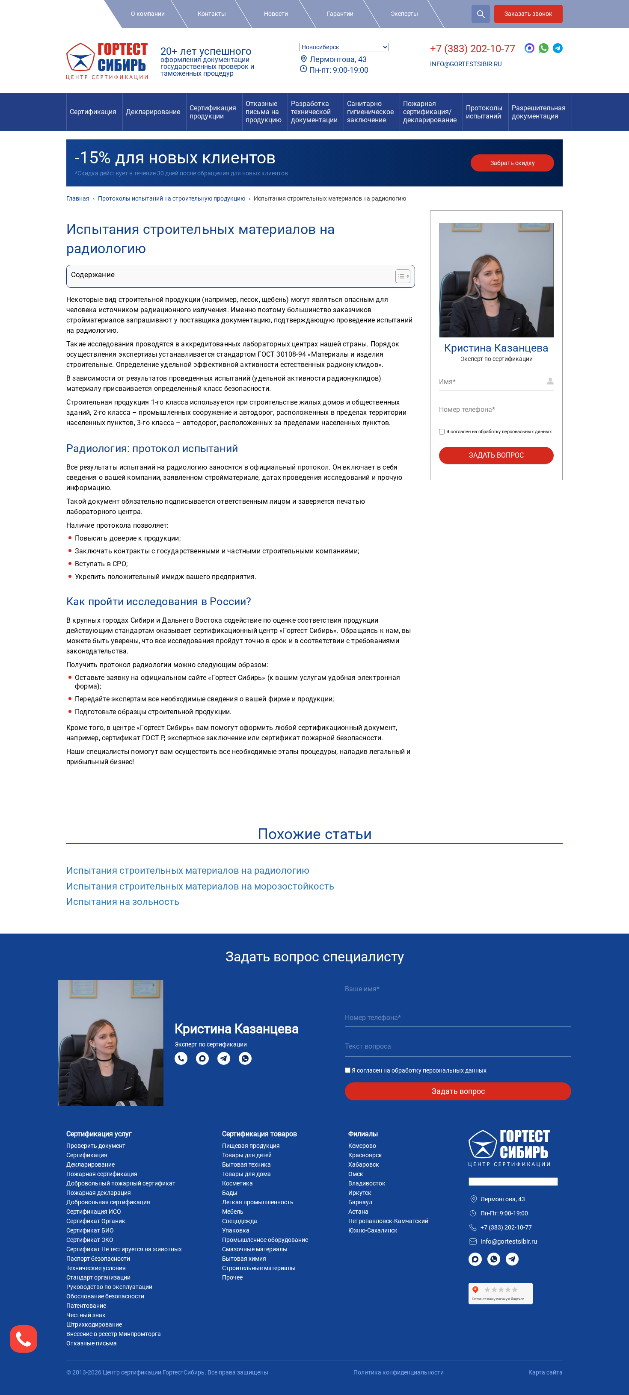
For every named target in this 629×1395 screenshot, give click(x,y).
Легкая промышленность (258, 1202)
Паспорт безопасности (98, 1258)
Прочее (232, 1277)
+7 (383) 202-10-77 (472, 49)
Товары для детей (247, 1155)
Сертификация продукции (213, 112)
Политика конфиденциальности (398, 1372)
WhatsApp (245, 1058)
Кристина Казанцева (496, 348)
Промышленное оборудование (265, 1239)
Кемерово (362, 1145)
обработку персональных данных (515, 432)
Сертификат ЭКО (89, 1239)
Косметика (237, 1183)
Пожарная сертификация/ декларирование (430, 112)
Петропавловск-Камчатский (388, 1221)
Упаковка (235, 1230)
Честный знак (86, 1315)
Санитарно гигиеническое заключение (370, 112)
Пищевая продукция (251, 1145)
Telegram (223, 1058)
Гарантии (340, 13)
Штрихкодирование (94, 1324)
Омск (355, 1173)
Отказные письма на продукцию (264, 112)
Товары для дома (246, 1173)
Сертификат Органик (95, 1221)
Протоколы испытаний (484, 112)
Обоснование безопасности (105, 1296)
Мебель (232, 1211)
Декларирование (153, 112)
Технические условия (96, 1268)
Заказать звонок (528, 13)
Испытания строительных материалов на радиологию (187, 870)
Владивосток (367, 1183)
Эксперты (404, 13)
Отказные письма (91, 1343)
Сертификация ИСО (93, 1211)
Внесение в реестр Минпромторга (113, 1333)
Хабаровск (363, 1164)
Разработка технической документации (314, 112)
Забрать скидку (512, 163)
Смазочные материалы (255, 1249)
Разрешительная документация (539, 112)
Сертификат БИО (90, 1230)
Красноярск (365, 1155)
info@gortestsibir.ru (466, 64)
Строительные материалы (259, 1268)
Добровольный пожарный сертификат (120, 1183)
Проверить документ (95, 1145)
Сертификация (93, 112)
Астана (358, 1211)
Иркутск (359, 1192)
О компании (148, 13)
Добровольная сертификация (108, 1202)
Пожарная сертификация (101, 1173)
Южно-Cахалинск (373, 1230)
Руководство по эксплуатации (109, 1286)
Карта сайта (545, 1372)
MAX (202, 1058)
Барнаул (360, 1202)
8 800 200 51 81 (181, 1058)
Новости (276, 13)
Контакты (212, 13)
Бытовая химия (244, 1258)
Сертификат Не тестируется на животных (124, 1249)
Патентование (86, 1305)
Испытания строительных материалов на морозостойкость (200, 886)
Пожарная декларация (98, 1192)
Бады (229, 1192)
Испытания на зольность (122, 901)
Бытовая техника (246, 1164)
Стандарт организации (98, 1277)
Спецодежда (239, 1221)
